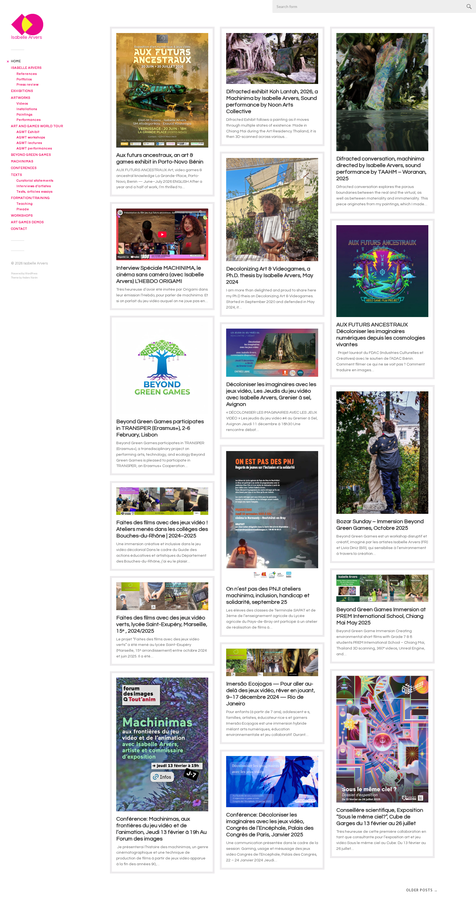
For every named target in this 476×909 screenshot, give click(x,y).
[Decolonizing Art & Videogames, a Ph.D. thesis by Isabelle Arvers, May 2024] (272, 209)
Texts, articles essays (35, 191)
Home (16, 61)
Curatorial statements (35, 180)
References (27, 73)
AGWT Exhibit (28, 131)
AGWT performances (34, 148)
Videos (22, 103)
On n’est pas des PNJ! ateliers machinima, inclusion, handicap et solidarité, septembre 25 (268, 595)
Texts (16, 174)
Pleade (23, 209)
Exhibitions (22, 90)
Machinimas (22, 161)
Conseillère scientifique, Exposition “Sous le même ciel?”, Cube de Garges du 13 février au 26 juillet (379, 816)
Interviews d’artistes (34, 186)
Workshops (22, 215)
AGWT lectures (29, 142)
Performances (29, 119)
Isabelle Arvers (26, 67)
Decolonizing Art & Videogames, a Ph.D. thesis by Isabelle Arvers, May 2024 (269, 275)
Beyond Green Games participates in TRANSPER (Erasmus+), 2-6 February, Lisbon (160, 428)
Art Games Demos (27, 222)
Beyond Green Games (31, 154)
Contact (19, 228)
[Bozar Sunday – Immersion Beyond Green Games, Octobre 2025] (382, 452)
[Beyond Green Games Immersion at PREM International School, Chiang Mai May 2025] (382, 588)
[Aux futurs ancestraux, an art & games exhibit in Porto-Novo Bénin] (162, 90)
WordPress (31, 273)
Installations (27, 109)
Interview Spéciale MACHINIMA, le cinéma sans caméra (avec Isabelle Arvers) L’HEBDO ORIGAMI (160, 274)
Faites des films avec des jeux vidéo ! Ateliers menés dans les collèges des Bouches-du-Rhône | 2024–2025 (162, 529)
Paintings (25, 114)
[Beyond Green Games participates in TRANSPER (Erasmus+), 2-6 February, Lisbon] (162, 368)
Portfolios (24, 79)
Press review (28, 84)
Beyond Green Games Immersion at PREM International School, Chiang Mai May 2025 (381, 616)
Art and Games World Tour (37, 126)
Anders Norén (29, 278)
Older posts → (422, 890)
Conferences (24, 168)
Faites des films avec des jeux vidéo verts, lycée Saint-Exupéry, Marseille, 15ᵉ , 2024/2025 (161, 624)
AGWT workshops (31, 137)
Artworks (20, 97)
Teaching (25, 203)
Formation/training (30, 198)
